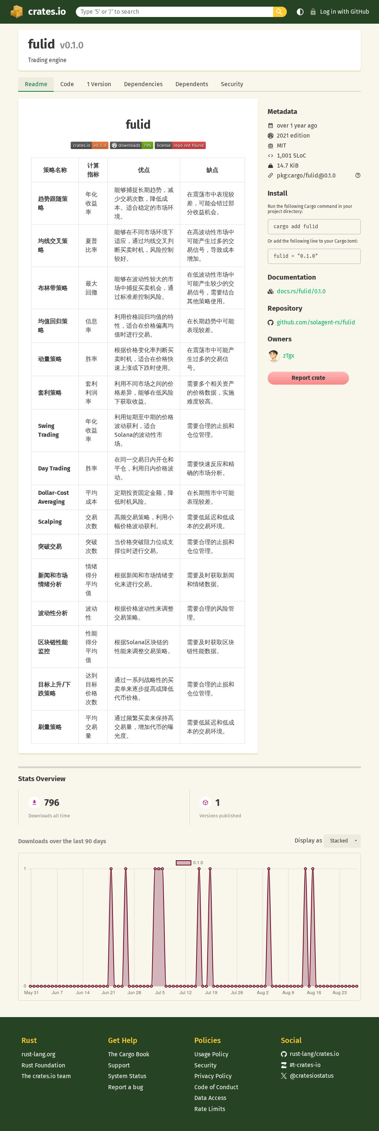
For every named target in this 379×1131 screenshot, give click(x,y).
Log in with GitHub (344, 11)
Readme (36, 84)
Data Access (210, 1097)
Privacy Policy (213, 1076)
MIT (281, 145)
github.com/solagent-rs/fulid (316, 322)
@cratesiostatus (307, 1075)
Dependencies (143, 84)
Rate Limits (209, 1109)
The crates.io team (46, 1076)
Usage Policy (211, 1054)
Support (119, 1065)
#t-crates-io (301, 1064)
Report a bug (125, 1087)
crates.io (47, 11)
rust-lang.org (38, 1054)
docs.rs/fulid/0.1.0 (301, 291)
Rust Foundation (43, 1065)
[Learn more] (358, 176)
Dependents (191, 84)
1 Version (99, 84)
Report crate (308, 377)
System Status (127, 1076)
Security (232, 84)
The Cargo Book (128, 1054)
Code (67, 84)
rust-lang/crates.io (310, 1053)
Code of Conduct (216, 1087)
